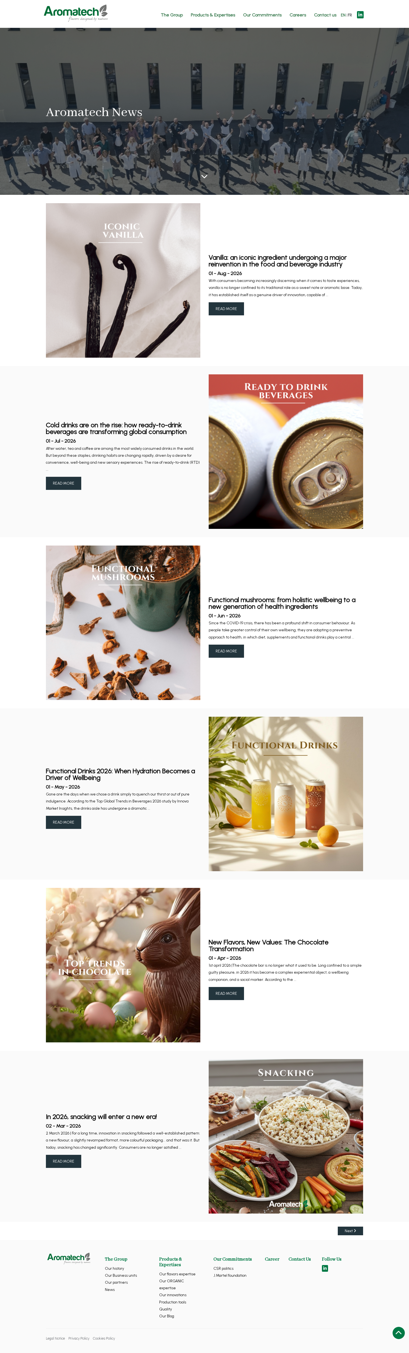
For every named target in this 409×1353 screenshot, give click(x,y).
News (110, 1289)
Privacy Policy (78, 1338)
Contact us (325, 15)
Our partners (116, 1282)
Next (349, 1231)
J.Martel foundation (230, 1275)
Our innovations (172, 1295)
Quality (165, 1309)
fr (350, 15)
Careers (298, 15)
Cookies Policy (104, 1338)
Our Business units (121, 1275)
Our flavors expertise (177, 1274)
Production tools (172, 1302)
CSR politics (223, 1268)
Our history (114, 1268)
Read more (226, 308)
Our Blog (166, 1316)
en (343, 15)
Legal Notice (55, 1338)
